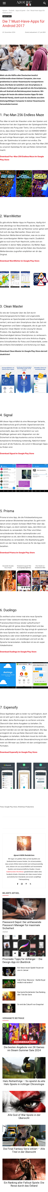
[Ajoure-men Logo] (24, 3)
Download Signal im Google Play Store (17, 453)
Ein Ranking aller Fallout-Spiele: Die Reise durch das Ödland (24, 1184)
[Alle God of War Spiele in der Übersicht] (24, 1101)
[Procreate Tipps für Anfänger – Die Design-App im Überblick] (24, 945)
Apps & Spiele (20, 10)
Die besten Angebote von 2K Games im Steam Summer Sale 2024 (24, 1049)
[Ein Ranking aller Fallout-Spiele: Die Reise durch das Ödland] (24, 1169)
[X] (37, 38)
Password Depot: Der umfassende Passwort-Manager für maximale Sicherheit (21, 925)
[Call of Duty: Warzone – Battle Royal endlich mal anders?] (8, 983)
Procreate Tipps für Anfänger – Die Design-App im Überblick (22, 961)
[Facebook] (31, 38)
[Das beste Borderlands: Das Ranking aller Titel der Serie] (8, 996)
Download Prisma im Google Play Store (17, 552)
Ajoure (4, 10)
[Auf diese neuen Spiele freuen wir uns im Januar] (8, 971)
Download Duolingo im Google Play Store (18, 652)
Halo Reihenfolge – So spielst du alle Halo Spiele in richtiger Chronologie (24, 1083)
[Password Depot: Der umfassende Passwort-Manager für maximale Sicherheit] (24, 909)
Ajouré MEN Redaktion (24, 855)
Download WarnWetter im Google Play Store (19, 261)
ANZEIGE (5, 931)
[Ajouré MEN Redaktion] (24, 843)
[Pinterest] (43, 38)
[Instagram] (22, 883)
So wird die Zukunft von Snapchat (30, 1004)
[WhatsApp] (26, 38)
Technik (11, 10)
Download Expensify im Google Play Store (18, 752)
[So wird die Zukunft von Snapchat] (8, 1008)
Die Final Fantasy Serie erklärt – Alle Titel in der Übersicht (24, 1150)
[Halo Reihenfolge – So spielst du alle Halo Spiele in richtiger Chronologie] (24, 1068)
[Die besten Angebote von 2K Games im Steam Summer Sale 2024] (24, 1034)
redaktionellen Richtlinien (15, 872)
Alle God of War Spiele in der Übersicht (24, 1116)
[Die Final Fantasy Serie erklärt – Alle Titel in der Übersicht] (24, 1135)
